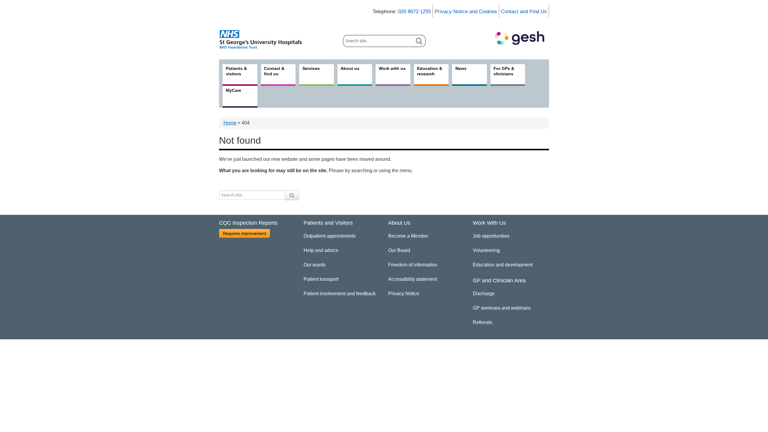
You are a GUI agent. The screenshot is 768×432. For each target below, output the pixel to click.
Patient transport (321, 279)
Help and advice (321, 250)
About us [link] (349, 68)
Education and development (502, 264)
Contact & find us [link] (274, 71)
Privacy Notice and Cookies (466, 11)
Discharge (484, 293)
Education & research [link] (429, 71)
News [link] (460, 68)
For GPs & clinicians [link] (504, 71)
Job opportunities (491, 235)
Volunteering (486, 250)
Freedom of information (412, 264)
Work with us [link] (392, 68)
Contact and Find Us (524, 11)
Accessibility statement (412, 279)
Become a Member (408, 235)
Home (230, 122)
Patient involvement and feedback (340, 293)
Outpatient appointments (330, 235)
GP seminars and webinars (501, 307)
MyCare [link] (233, 90)
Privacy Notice (403, 293)
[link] (264, 39)
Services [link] (311, 68)
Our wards (315, 264)
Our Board (399, 250)
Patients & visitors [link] (236, 71)
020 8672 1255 (414, 11)
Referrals (482, 322)
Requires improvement (244, 233)
